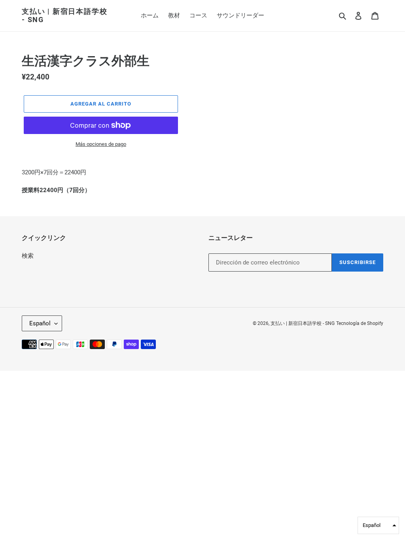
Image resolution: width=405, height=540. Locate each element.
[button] (378, 525)
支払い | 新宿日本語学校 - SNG (64, 15)
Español (40, 323)
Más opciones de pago (101, 144)
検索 (28, 255)
